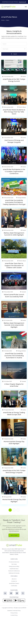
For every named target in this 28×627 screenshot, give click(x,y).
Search (15, 54)
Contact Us (14, 581)
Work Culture (22, 107)
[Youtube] (11, 593)
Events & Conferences (14, 570)
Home (2, 20)
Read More (22, 1)
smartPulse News (14, 568)
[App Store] (8, 600)
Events (24, 76)
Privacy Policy (14, 612)
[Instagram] (16, 593)
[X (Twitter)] (22, 593)
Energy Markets (22, 197)
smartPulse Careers (14, 583)
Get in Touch (14, 535)
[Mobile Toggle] (25, 6)
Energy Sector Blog (14, 566)
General (24, 291)
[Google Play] (19, 600)
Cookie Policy (14, 615)
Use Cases (14, 564)
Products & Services (14, 561)
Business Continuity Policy (14, 610)
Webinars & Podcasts (14, 573)
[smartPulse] (8, 7)
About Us (14, 579)
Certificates (14, 585)
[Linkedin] (5, 593)
